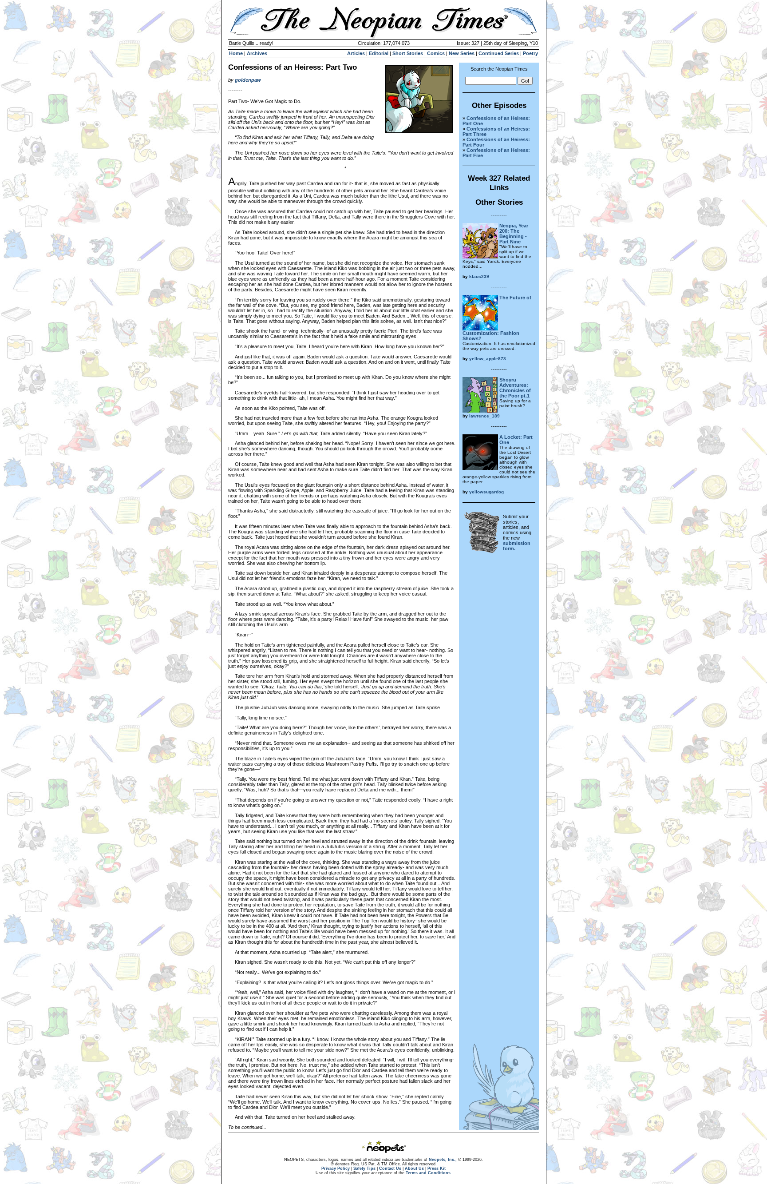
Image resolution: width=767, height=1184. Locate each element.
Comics (436, 53)
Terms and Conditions (428, 1173)
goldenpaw (248, 80)
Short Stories (407, 53)
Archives (257, 53)
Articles (356, 53)
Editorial (378, 53)
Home (236, 53)
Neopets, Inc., (443, 1159)
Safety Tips (364, 1168)
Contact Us (390, 1168)
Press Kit (436, 1168)
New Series (461, 53)
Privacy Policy (335, 1168)
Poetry (530, 53)
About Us (414, 1168)
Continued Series (498, 53)
